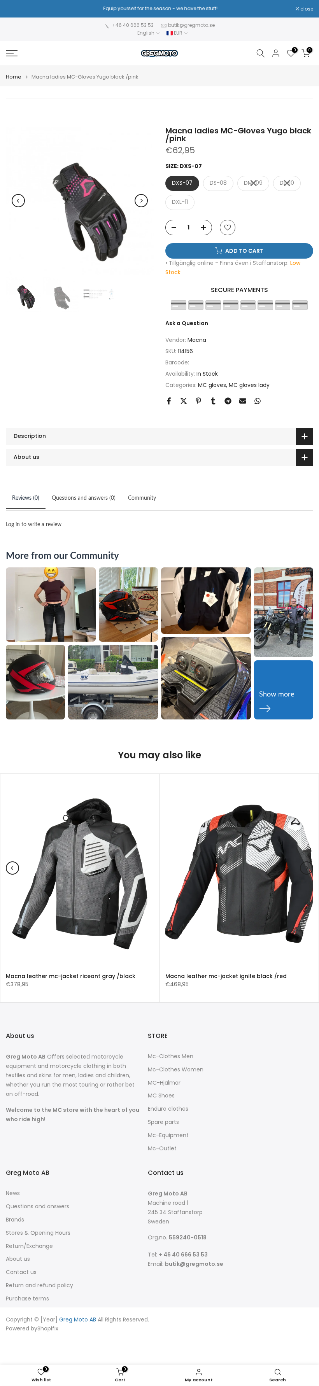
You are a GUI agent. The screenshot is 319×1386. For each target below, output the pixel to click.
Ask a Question (186, 323)
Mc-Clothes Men (170, 1056)
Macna (197, 340)
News (13, 1193)
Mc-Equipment (168, 1135)
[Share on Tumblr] (213, 400)
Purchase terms (27, 1298)
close (16, 9)
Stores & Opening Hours (38, 1233)
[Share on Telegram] (227, 400)
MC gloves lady (249, 385)
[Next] (141, 200)
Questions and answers (37, 1206)
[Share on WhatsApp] (257, 400)
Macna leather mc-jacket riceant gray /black (70, 976)
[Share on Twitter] (183, 400)
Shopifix (47, 1328)
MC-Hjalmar (164, 1083)
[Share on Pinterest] (198, 400)
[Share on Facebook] (168, 400)
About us (18, 1259)
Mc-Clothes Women (175, 1069)
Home (13, 76)
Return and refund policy (39, 1285)
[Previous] (18, 200)
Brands (15, 1219)
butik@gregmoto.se (191, 25)
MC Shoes (161, 1095)
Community (142, 498)
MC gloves (212, 385)
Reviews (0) (25, 498)
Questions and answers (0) (84, 498)
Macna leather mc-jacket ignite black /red (226, 976)
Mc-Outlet (162, 1148)
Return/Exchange (29, 1246)
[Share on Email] (242, 400)
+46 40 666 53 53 (133, 25)
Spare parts (163, 1122)
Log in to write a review (33, 524)
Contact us (21, 1272)
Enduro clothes (168, 1109)
